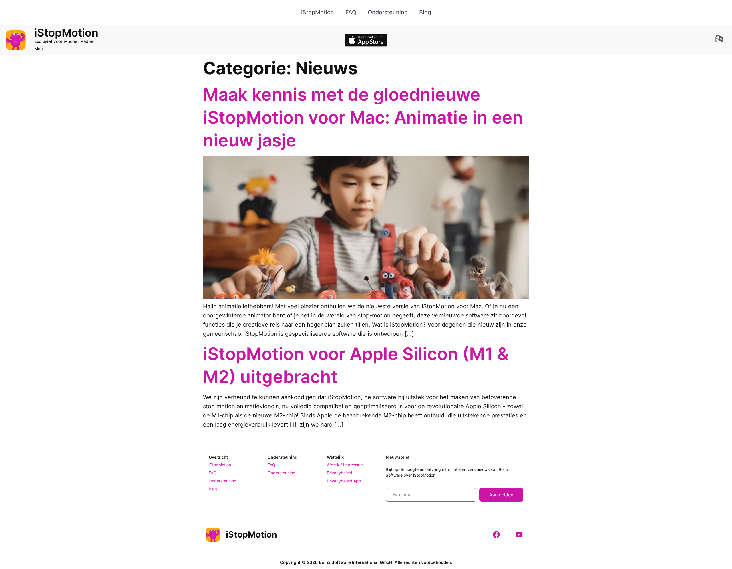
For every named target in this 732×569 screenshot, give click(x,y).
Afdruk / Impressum (345, 464)
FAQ (350, 12)
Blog (425, 12)
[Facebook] (496, 534)
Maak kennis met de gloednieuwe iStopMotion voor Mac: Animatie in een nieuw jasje (363, 117)
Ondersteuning (388, 12)
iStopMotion (317, 12)
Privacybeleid (339, 472)
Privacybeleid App (344, 480)
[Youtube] (519, 534)
